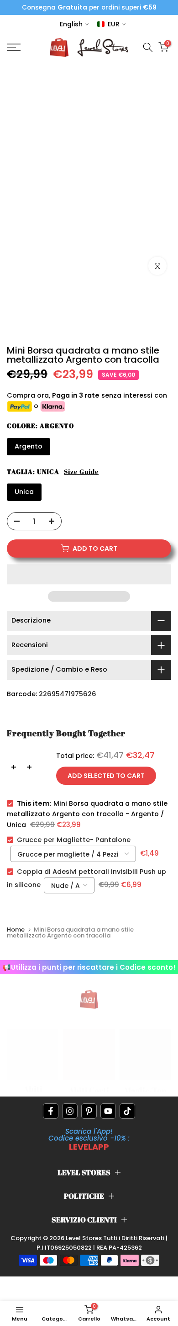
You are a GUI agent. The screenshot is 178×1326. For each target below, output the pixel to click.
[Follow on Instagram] (70, 1111)
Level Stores (84, 1238)
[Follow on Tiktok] (127, 1111)
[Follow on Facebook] (50, 1111)
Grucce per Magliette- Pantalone (74, 839)
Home (16, 929)
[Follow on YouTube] (108, 1111)
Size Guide (81, 471)
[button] (89, 574)
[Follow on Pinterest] (89, 1111)
